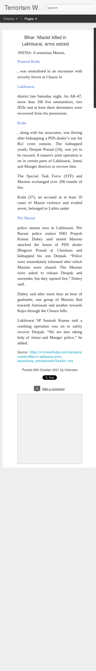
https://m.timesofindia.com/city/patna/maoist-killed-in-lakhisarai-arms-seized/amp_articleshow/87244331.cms (49, 356)
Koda (21, 123)
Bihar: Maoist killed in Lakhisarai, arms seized (45, 40)
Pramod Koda (28, 61)
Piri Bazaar (26, 218)
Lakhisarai (25, 86)
